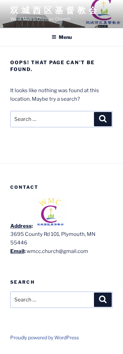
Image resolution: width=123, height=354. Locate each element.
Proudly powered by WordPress (44, 337)
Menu (65, 37)
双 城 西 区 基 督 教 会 (54, 10)
